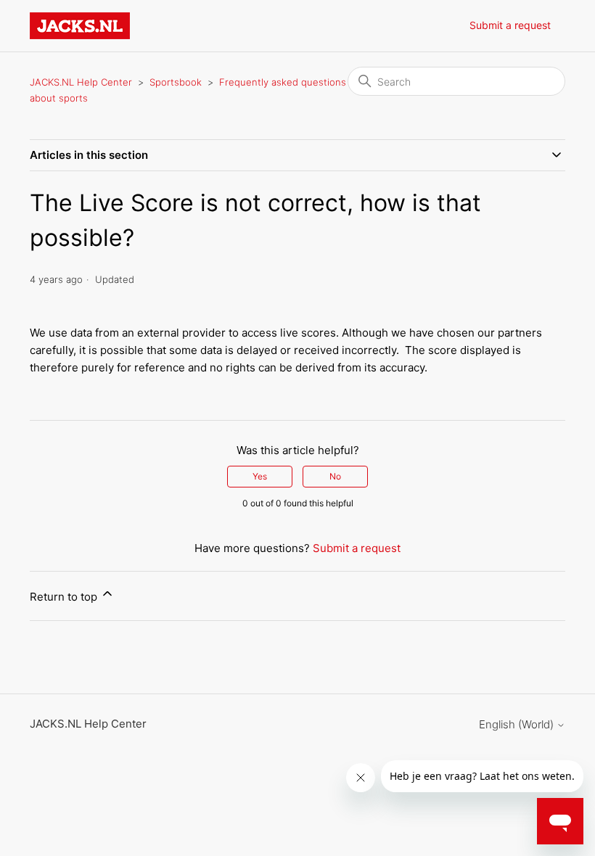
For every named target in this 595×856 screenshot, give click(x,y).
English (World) (518, 724)
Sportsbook (175, 82)
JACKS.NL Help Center (81, 82)
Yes (260, 476)
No (335, 476)
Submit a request (510, 25)
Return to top (65, 597)
